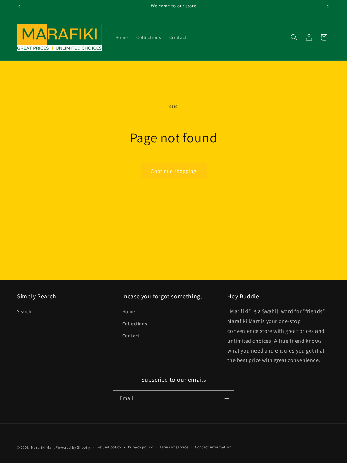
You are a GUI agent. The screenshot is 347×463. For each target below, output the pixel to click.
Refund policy (109, 447)
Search (24, 311)
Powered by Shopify (73, 447)
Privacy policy (140, 447)
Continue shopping (174, 171)
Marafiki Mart (43, 447)
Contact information (213, 447)
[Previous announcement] (19, 6)
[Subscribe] (226, 398)
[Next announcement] (327, 6)
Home (128, 311)
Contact (131, 336)
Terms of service (174, 447)
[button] (294, 37)
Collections (134, 324)
